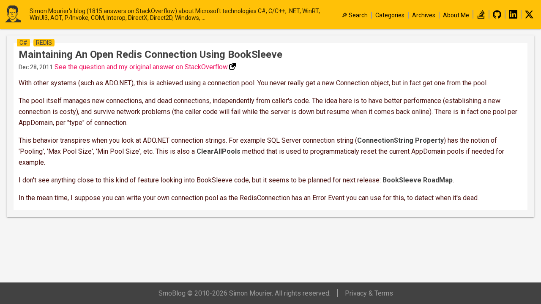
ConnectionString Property (400, 140)
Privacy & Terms (369, 293)
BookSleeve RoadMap (418, 180)
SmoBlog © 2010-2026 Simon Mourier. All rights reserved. (244, 293)
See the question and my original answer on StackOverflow (141, 67)
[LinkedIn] (513, 16)
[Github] (497, 16)
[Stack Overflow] (481, 16)
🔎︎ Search (355, 15)
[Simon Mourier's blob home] (17, 14)
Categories (389, 15)
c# (23, 42)
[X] (529, 16)
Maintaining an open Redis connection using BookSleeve (150, 54)
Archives (423, 15)
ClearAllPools (218, 151)
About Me (456, 15)
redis (44, 42)
